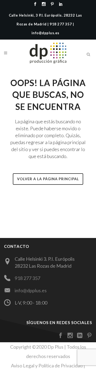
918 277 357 (27, 278)
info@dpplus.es (31, 290)
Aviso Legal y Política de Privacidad (47, 365)
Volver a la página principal (48, 179)
